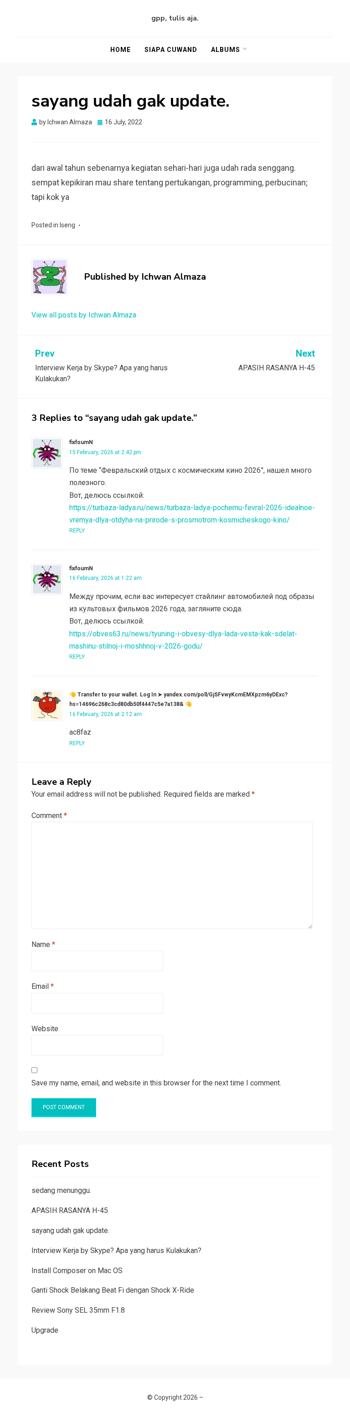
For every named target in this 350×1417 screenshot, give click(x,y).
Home (120, 49)
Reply (77, 530)
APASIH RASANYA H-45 (69, 1210)
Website (44, 1028)
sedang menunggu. (61, 1190)
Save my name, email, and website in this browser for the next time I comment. (156, 1083)
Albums (225, 49)
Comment (49, 815)
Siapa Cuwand (170, 49)
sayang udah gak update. (70, 1230)
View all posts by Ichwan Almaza (83, 315)
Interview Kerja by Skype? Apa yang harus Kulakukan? (116, 1250)
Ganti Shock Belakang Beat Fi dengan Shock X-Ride (112, 1290)
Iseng (67, 225)
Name (43, 944)
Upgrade (44, 1330)
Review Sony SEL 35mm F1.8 (78, 1310)
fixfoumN (81, 442)
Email (42, 986)
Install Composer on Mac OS (77, 1270)
